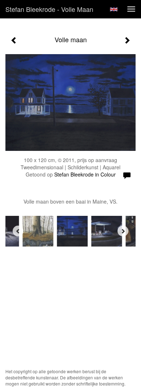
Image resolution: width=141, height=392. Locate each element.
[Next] (123, 231)
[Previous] (18, 231)
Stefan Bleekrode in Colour (85, 174)
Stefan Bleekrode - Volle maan (49, 9)
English (114, 9)
